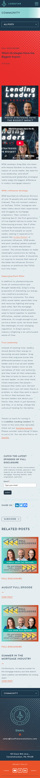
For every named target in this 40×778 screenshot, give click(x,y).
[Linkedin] (17, 505)
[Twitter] (21, 505)
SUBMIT (7, 492)
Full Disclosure (12, 578)
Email (7, 481)
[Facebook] (25, 505)
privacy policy (20, 764)
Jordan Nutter (20, 237)
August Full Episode (17, 587)
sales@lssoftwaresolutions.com (20, 739)
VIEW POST (7, 597)
